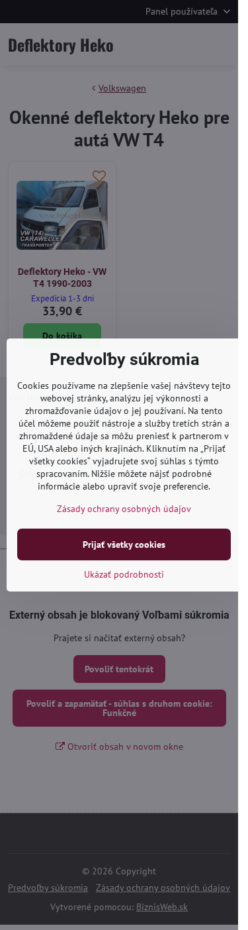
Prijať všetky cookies (124, 544)
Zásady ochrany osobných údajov (124, 509)
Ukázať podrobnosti (124, 574)
